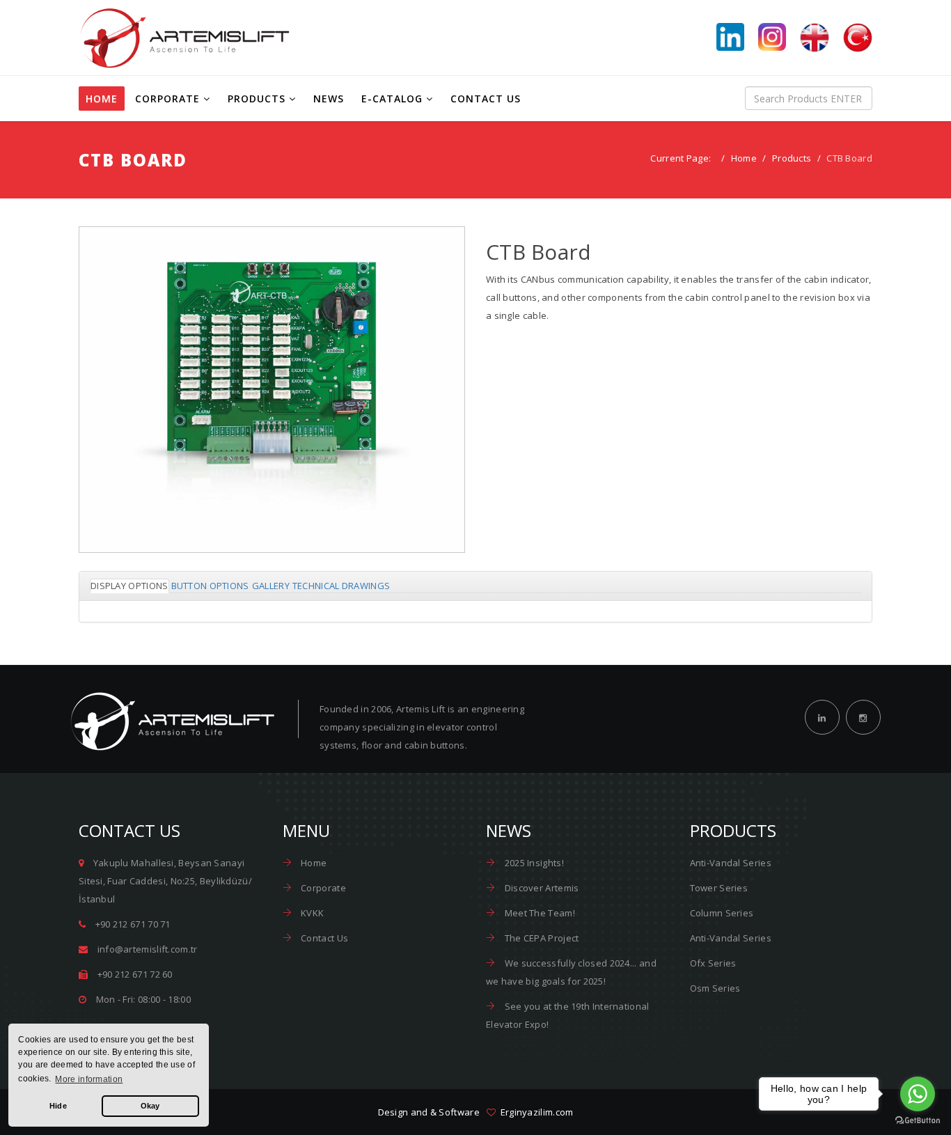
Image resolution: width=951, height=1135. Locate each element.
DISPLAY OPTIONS (129, 585)
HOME (102, 98)
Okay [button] (150, 1106)
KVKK (311, 913)
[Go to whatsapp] (917, 1094)
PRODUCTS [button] (256, 98)
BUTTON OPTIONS (210, 585)
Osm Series (715, 988)
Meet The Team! (538, 913)
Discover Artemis (540, 888)
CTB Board (272, 418)
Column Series (722, 913)
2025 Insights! (533, 862)
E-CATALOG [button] (392, 98)
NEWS (328, 98)
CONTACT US (485, 98)
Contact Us (323, 938)
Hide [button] (58, 1106)
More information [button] (89, 1079)
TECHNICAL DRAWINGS (341, 585)
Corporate (322, 888)
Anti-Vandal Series (730, 862)
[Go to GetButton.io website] (917, 1120)
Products (791, 158)
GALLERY (271, 585)
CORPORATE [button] (167, 98)
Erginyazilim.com (534, 1112)
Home (744, 158)
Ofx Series (713, 963)
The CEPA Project (540, 938)
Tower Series (719, 888)
